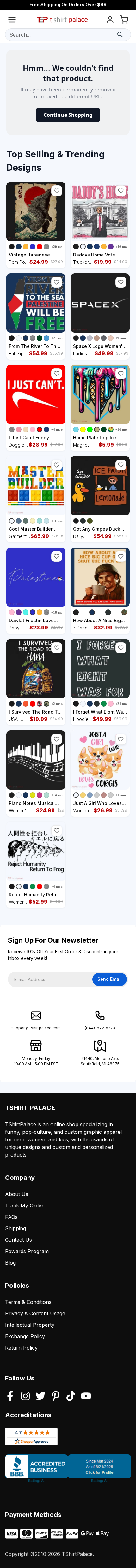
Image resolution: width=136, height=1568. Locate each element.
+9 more (121, 338)
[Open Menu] (12, 21)
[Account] (110, 21)
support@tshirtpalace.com (36, 1028)
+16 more (122, 429)
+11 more (58, 521)
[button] (56, 190)
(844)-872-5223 (100, 1028)
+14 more (58, 795)
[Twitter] (40, 1396)
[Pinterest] (56, 1396)
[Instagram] (25, 1396)
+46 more (122, 247)
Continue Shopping (68, 114)
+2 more (57, 704)
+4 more (57, 429)
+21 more (58, 338)
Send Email (109, 979)
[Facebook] (10, 1396)
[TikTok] (71, 1396)
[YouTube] (86, 1396)
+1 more (121, 795)
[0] (124, 21)
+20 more (58, 247)
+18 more (58, 612)
